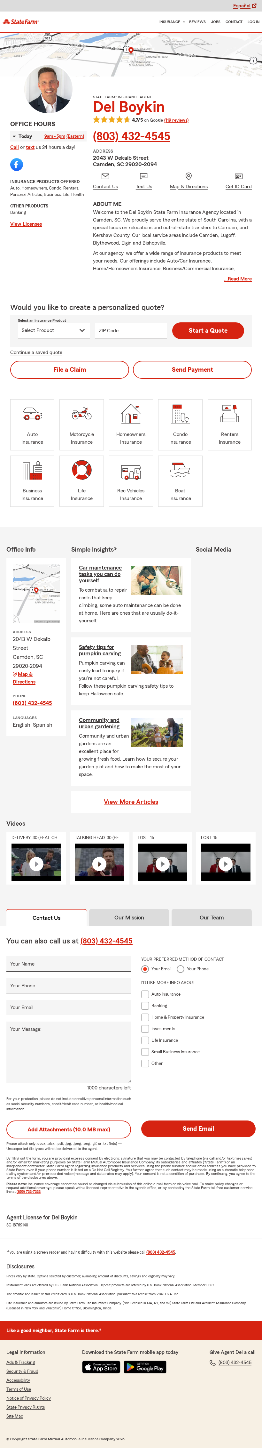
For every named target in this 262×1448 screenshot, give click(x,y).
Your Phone (22, 985)
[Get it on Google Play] (145, 1367)
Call (14, 147)
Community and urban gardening (99, 723)
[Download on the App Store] (101, 1367)
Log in (253, 22)
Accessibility (18, 1380)
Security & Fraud (22, 1371)
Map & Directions (24, 678)
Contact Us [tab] (46, 918)
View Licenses (26, 224)
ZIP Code (109, 330)
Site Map (14, 1416)
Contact (234, 22)
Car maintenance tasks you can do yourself (100, 574)
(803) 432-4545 (131, 136)
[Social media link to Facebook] (16, 164)
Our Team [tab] (212, 917)
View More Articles (131, 802)
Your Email (21, 1007)
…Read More (238, 278)
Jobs (215, 22)
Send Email (198, 1129)
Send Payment (192, 370)
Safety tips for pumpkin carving (100, 650)
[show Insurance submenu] (182, 22)
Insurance (169, 22)
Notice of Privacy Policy (28, 1398)
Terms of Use (18, 1389)
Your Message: (26, 1029)
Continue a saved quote (36, 352)
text (30, 147)
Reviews (197, 22)
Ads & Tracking (20, 1362)
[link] (21, 22)
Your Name (22, 964)
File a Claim (69, 370)
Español (241, 5)
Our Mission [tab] (129, 917)
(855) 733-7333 (29, 1191)
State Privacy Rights (25, 1407)
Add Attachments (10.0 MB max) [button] (68, 1129)
